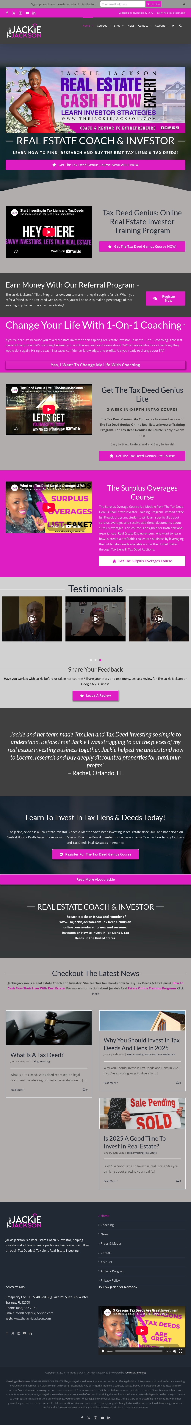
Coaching (107, 1225)
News (104, 1234)
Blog (36, 1061)
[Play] (103, 1351)
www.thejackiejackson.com (32, 1318)
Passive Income (153, 1054)
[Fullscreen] (180, 1351)
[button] (180, 25)
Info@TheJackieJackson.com (171, 12)
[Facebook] (7, 1333)
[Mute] (174, 1351)
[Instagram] (18, 1333)
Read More (16, 1089)
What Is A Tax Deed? (37, 1054)
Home (105, 1216)
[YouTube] (24, 1333)
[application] (141, 1330)
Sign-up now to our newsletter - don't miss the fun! (63, 4)
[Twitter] (12, 1333)
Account (106, 1262)
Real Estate (169, 1054)
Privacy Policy (110, 1280)
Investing (45, 1061)
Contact (106, 1253)
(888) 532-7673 (26, 1308)
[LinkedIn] (30, 1333)
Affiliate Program (113, 1271)
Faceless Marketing (135, 1372)
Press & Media (111, 1243)
